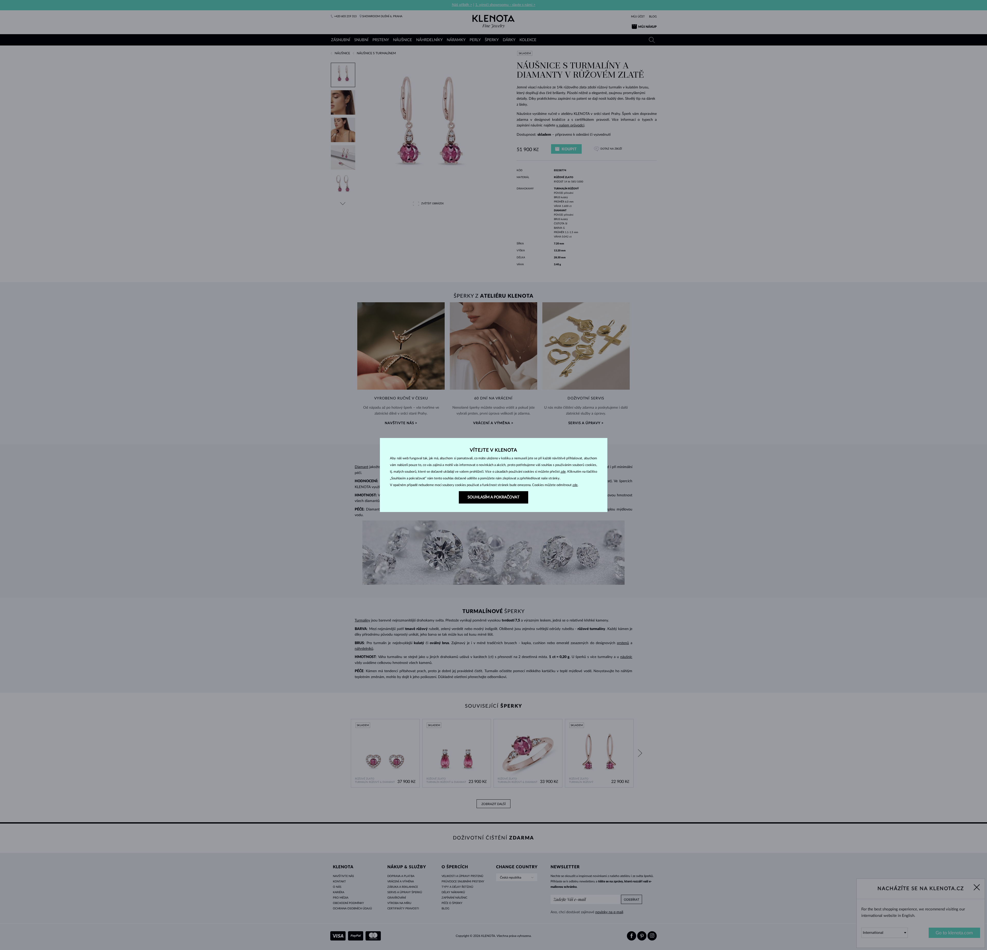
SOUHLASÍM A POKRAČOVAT (493, 497)
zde (563, 471)
